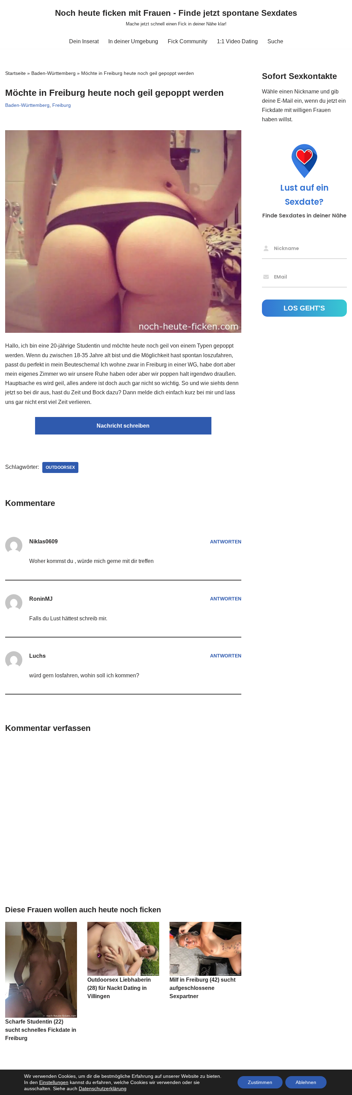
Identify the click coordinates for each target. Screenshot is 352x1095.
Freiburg (61, 105)
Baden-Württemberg (53, 73)
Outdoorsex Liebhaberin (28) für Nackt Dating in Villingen (119, 988)
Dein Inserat (84, 41)
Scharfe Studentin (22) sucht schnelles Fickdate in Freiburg (40, 1030)
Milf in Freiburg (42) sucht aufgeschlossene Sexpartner (202, 988)
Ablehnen (306, 1082)
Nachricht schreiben (123, 426)
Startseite (15, 73)
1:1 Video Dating (237, 41)
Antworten (225, 541)
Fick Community (187, 41)
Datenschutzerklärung (102, 1088)
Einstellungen (53, 1082)
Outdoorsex (60, 467)
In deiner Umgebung (133, 41)
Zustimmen (260, 1082)
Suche (275, 41)
